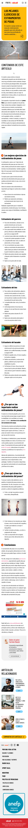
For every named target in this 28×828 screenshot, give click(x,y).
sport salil (6, 768)
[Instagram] (23, 3)
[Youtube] (18, 745)
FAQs (3, 776)
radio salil (6, 763)
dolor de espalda (6, 447)
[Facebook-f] (26, 3)
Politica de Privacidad (10, 779)
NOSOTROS (5, 773)
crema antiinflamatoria (15, 623)
